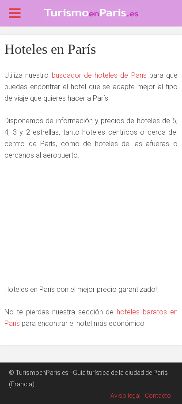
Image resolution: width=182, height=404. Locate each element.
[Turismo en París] (91, 12)
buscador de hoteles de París (99, 75)
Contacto (158, 395)
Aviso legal (125, 395)
